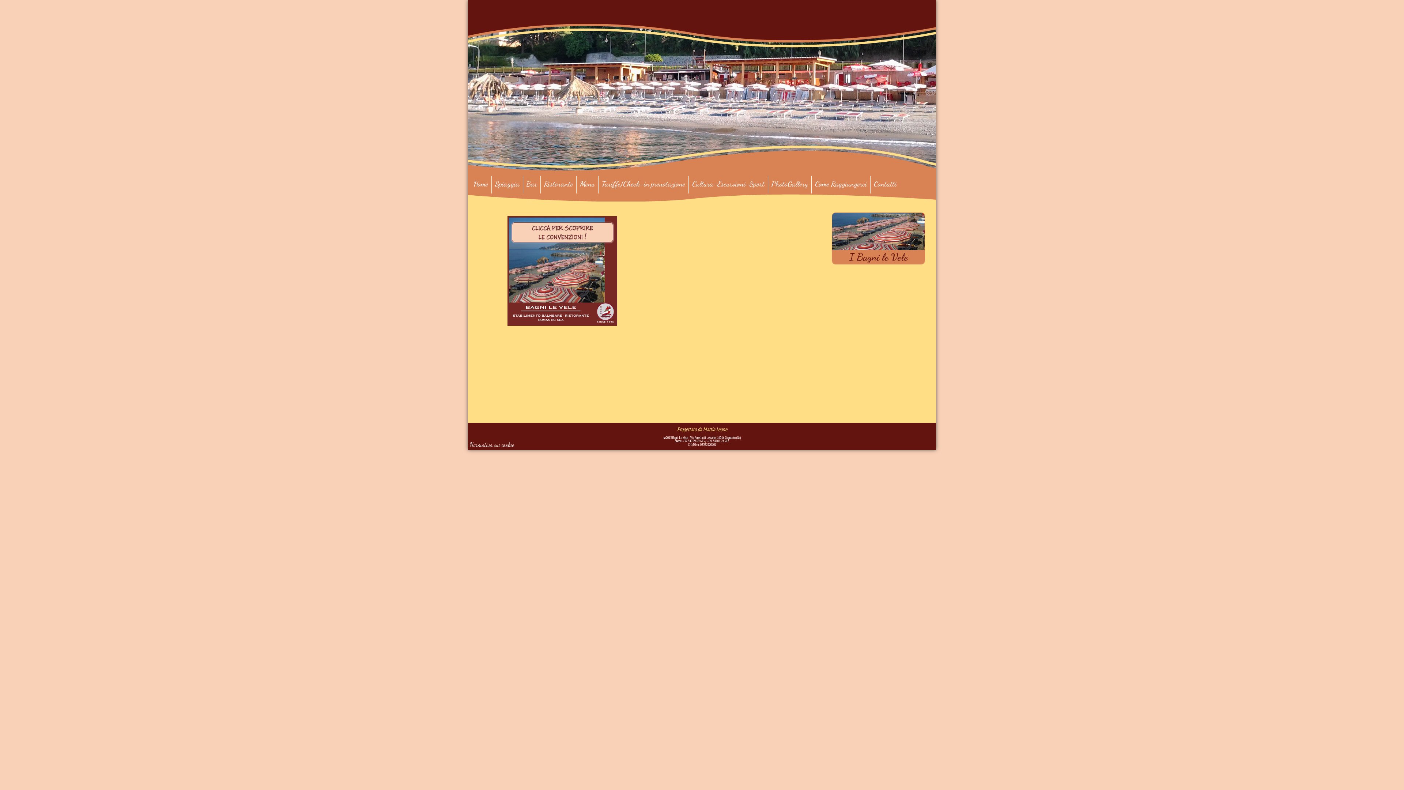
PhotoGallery (789, 183)
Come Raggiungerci (841, 183)
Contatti (885, 183)
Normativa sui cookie (492, 444)
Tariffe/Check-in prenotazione (643, 183)
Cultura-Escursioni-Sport (728, 183)
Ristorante (558, 183)
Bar (531, 183)
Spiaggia (507, 183)
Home (480, 183)
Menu (587, 183)
